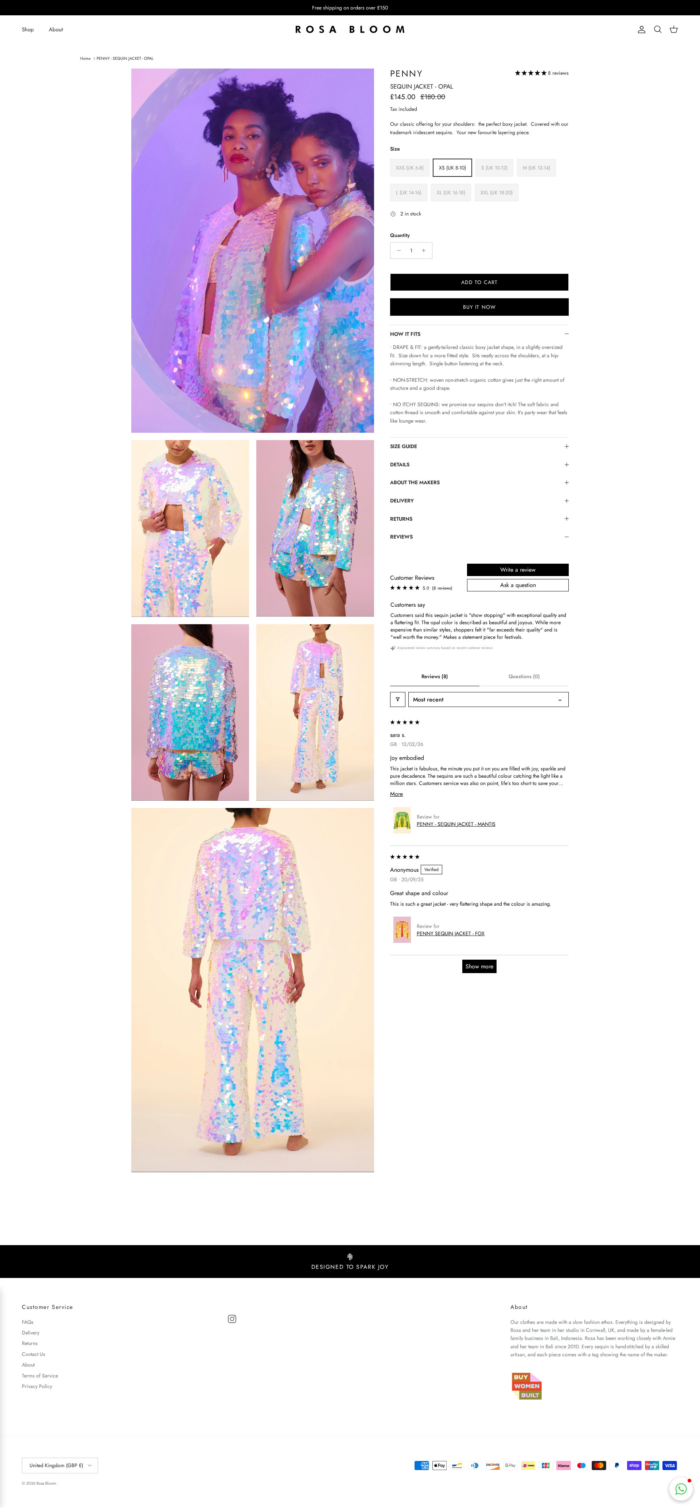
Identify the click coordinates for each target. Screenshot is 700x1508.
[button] (531, 73)
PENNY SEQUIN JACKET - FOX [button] (451, 933)
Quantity (400, 235)
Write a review (518, 570)
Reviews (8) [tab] (434, 676)
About (56, 30)
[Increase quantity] (425, 250)
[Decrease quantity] (396, 250)
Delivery (30, 1332)
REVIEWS (401, 536)
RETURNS (401, 518)
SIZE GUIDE (403, 446)
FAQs (28, 1322)
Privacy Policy (37, 1386)
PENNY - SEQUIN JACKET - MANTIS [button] (456, 824)
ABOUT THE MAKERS (415, 482)
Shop (28, 30)
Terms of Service (40, 1375)
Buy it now (479, 307)
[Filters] (397, 699)
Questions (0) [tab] (524, 676)
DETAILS (399, 464)
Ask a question (518, 585)
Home (85, 58)
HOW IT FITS (405, 334)
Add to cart (479, 282)
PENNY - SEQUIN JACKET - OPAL (125, 58)
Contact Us (33, 1354)
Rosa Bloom (46, 1483)
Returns (30, 1343)
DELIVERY (402, 500)
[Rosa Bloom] (350, 30)
